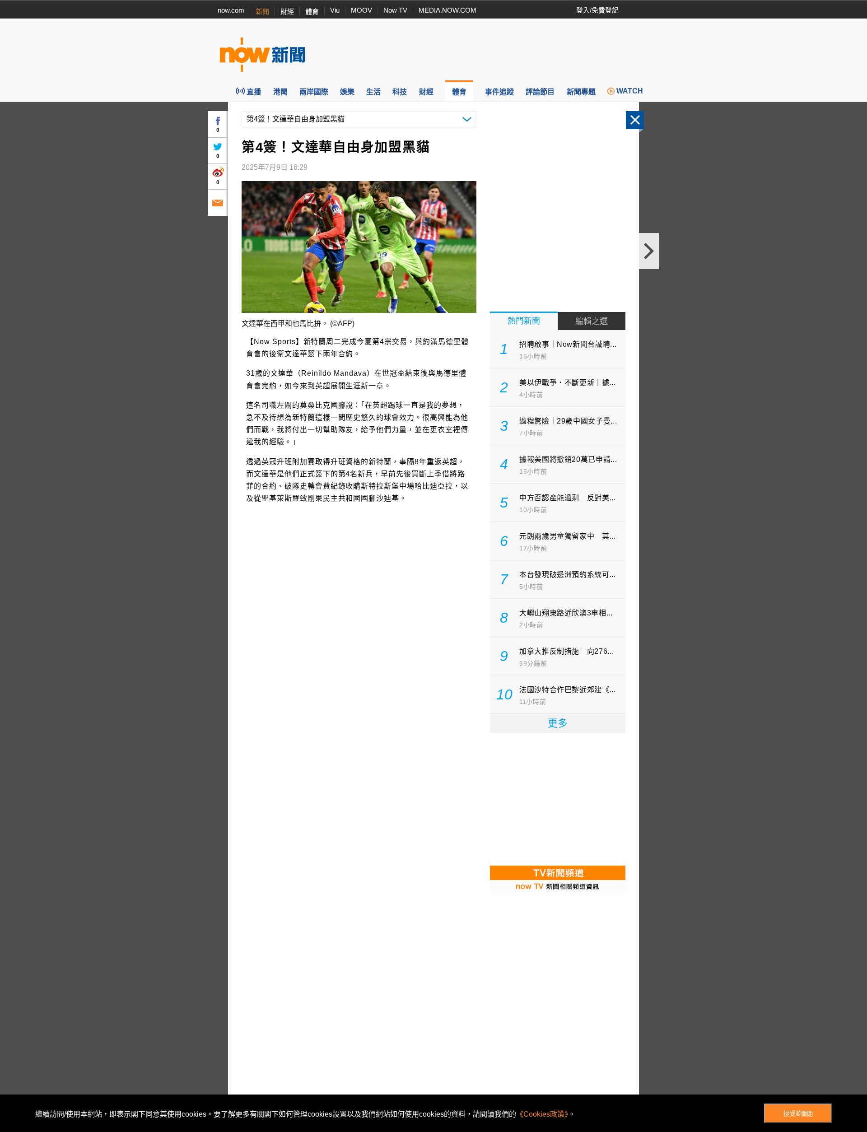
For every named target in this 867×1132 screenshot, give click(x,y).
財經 (287, 11)
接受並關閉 (798, 1113)
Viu (335, 10)
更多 (558, 723)
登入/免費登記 (597, 10)
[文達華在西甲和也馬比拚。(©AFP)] (359, 247)
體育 (312, 11)
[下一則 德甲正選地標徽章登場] (649, 251)
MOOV (361, 10)
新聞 (262, 11)
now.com (231, 10)
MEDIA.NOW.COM (447, 10)
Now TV (395, 10)
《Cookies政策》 (542, 1114)
